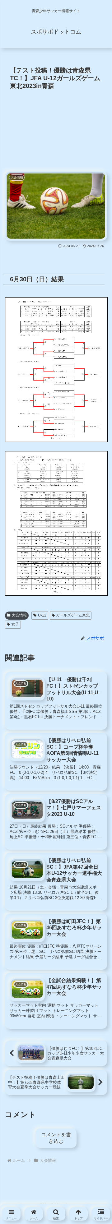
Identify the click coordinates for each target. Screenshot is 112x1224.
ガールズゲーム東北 (73, 615)
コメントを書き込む (56, 1138)
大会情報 (19, 615)
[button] (96, 1020)
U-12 (42, 615)
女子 (15, 624)
